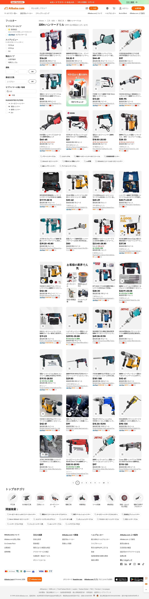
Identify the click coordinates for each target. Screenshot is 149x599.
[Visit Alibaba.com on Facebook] (121, 564)
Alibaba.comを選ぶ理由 (12, 539)
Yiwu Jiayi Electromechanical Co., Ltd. (104, 298)
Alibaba (41, 20)
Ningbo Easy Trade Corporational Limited (130, 103)
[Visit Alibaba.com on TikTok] (143, 564)
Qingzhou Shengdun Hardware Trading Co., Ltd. (130, 204)
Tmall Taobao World (63, 589)
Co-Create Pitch (9, 543)
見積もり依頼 (66, 543)
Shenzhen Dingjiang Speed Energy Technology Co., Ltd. (104, 207)
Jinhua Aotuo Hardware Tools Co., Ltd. (51, 204)
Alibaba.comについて (11, 535)
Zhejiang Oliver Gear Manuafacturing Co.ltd (77, 342)
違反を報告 (95, 560)
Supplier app (77, 579)
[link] (146, 578)
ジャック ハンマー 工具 (36, 524)
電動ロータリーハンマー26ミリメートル (88, 156)
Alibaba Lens (9, 579)
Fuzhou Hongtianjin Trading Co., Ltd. (51, 341)
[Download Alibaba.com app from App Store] (121, 579)
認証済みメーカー (68, 539)
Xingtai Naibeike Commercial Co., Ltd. (51, 149)
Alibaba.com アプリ (91, 579)
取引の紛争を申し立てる (99, 547)
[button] (86, 8)
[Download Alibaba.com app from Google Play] (137, 579)
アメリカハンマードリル (69, 166)
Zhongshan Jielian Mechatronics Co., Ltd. (130, 63)
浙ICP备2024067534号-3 (130, 596)
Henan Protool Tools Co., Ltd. (129, 149)
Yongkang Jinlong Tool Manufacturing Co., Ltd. (77, 63)
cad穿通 (88, 161)
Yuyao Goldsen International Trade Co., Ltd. (104, 63)
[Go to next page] (108, 483)
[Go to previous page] (73, 483)
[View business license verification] (94, 596)
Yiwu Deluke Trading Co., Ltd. (102, 149)
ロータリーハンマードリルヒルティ (107, 514)
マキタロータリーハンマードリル (109, 519)
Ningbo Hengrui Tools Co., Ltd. (50, 295)
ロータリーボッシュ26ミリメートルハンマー (22, 514)
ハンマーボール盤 (67, 519)
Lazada (74, 589)
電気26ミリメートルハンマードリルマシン (54, 514)
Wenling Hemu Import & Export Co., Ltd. (77, 147)
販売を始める (124, 543)
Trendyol (98, 589)
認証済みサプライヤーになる (130, 552)
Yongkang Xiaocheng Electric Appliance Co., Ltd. (51, 63)
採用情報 (7, 552)
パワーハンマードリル (49, 156)
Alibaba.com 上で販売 (127, 539)
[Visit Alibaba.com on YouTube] (139, 564)
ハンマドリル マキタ (74, 524)
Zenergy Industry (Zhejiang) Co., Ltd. (51, 103)
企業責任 (7, 547)
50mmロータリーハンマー (50, 161)
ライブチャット (96, 543)
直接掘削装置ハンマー (112, 156)
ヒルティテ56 (66, 156)
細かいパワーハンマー (49, 166)
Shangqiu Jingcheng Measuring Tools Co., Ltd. (51, 248)
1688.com (52, 589)
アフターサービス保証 (41, 552)
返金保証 (36, 543)
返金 (92, 552)
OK (32, 71)
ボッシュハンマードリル (85, 519)
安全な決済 (37, 539)
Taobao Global (83, 589)
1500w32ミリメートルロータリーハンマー (110, 161)
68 (103, 483)
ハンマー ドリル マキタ (16, 524)
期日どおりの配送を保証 (41, 547)
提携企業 (123, 556)
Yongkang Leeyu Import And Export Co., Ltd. (77, 248)
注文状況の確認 (125, 547)
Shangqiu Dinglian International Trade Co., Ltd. (130, 251)
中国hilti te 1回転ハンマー (72, 161)
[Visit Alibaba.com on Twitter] (130, 564)
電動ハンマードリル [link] (74, 20)
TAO (91, 589)
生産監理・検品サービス (41, 556)
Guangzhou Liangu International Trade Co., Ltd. (104, 255)
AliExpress (43, 589)
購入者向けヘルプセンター (100, 539)
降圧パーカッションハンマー (81, 514)
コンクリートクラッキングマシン (45, 519)
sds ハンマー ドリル (55, 524)
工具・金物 (51, 20)
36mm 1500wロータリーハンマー (19, 519)
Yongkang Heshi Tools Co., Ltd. (129, 300)
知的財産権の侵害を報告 (99, 556)
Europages (106, 589)
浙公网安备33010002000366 (110, 596)
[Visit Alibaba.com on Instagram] (134, 564)
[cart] (114, 8)
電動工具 (61, 20)
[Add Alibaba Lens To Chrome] (34, 579)
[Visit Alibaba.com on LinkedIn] (125, 564)
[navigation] (21, 252)
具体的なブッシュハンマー (132, 514)
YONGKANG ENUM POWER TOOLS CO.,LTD (77, 207)
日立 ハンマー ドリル (131, 519)
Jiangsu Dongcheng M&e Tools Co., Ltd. (104, 341)
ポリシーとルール (39, 560)
